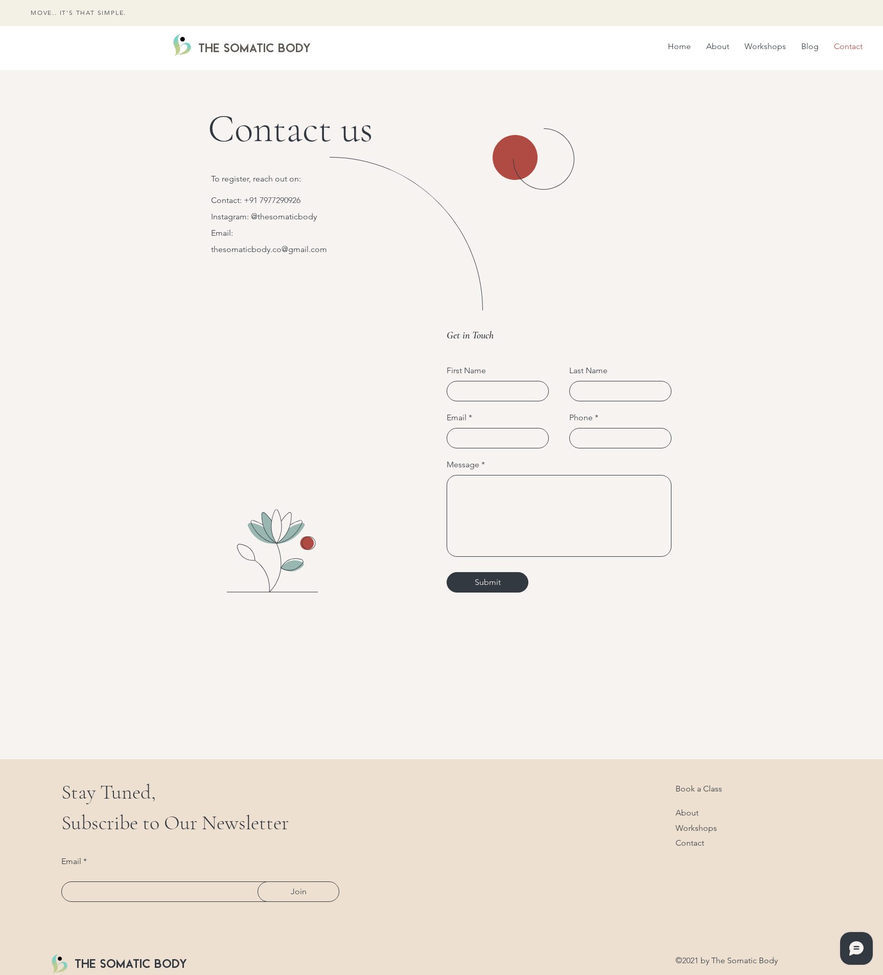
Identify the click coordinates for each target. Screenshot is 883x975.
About (687, 813)
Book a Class (699, 788)
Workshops (696, 828)
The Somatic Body (254, 47)
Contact (690, 843)
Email (457, 418)
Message (463, 465)
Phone (581, 418)
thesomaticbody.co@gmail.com (269, 249)
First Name (466, 371)
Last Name (588, 371)
